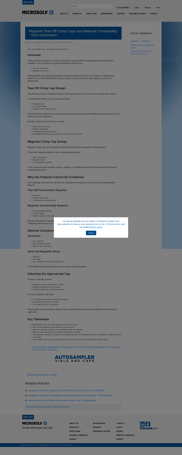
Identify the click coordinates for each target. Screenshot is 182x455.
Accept (91, 233)
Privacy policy (96, 227)
